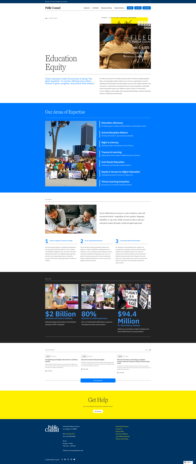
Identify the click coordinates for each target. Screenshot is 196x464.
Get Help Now (98, 411)
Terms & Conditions (122, 434)
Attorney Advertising (122, 439)
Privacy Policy (120, 431)
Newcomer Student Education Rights (92, 360)
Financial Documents (122, 426)
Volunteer (146, 8)
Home (46, 18)
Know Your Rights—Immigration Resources (57, 1)
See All (147, 349)
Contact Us (119, 429)
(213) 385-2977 (70, 434)
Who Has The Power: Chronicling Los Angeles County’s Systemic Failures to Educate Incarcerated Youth (133, 361)
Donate (130, 8)
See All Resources (98, 380)
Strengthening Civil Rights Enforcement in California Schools (61, 360)
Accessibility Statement (123, 436)
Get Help (138, 8)
